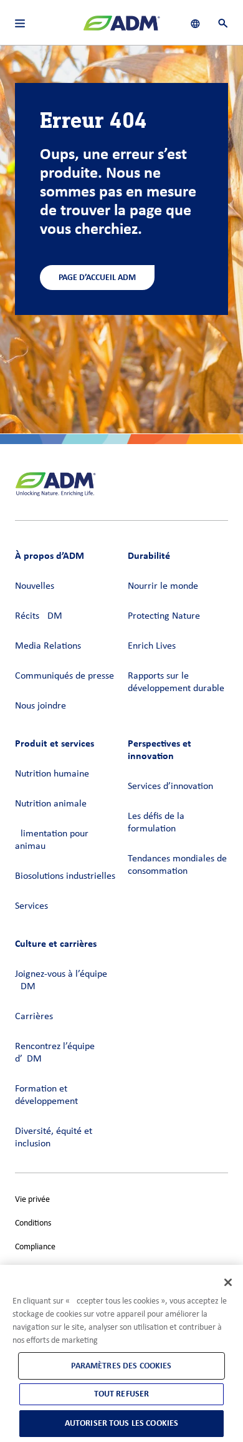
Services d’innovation (170, 786)
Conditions (33, 1223)
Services (31, 906)
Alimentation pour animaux (51, 840)
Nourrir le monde (163, 586)
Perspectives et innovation (159, 749)
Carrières (34, 1017)
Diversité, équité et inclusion (53, 1137)
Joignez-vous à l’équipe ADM (61, 980)
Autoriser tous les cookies (122, 1423)
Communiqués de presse (64, 676)
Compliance (35, 1247)
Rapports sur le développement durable (176, 682)
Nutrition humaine (52, 774)
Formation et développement (46, 1095)
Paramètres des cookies (121, 1365)
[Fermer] (228, 1282)
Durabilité (149, 555)
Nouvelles (34, 586)
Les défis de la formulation (156, 822)
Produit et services (54, 743)
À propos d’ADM (49, 555)
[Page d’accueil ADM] (121, 28)
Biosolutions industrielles (65, 876)
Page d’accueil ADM (97, 277)
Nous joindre (40, 706)
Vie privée (32, 1199)
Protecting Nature (164, 616)
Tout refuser (122, 1393)
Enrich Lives (152, 646)
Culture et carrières (56, 943)
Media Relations (48, 646)
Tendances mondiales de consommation (177, 865)
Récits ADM (38, 616)
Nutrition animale (51, 804)
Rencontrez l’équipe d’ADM (55, 1053)
